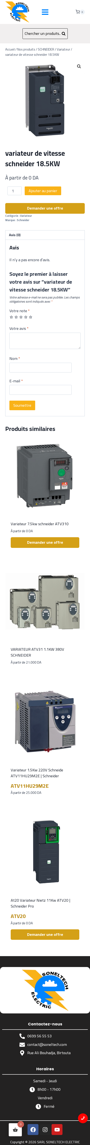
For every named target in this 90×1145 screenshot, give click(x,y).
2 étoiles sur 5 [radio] (16, 317)
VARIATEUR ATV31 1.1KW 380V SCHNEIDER (37, 652)
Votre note (19, 311)
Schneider (23, 220)
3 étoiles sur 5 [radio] (21, 317)
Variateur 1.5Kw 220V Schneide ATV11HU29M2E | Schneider (37, 772)
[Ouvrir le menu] (45, 12)
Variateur (26, 215)
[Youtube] (57, 1129)
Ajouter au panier (43, 190)
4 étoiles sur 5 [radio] (26, 317)
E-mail (16, 381)
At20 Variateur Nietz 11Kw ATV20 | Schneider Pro (40, 903)
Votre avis (19, 329)
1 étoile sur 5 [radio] (11, 317)
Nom (14, 359)
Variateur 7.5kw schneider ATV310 (40, 523)
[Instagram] (45, 1129)
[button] (79, 66)
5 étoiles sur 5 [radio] (31, 317)
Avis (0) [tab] (15, 235)
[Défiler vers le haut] (83, 1138)
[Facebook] (33, 1129)
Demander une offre (45, 208)
